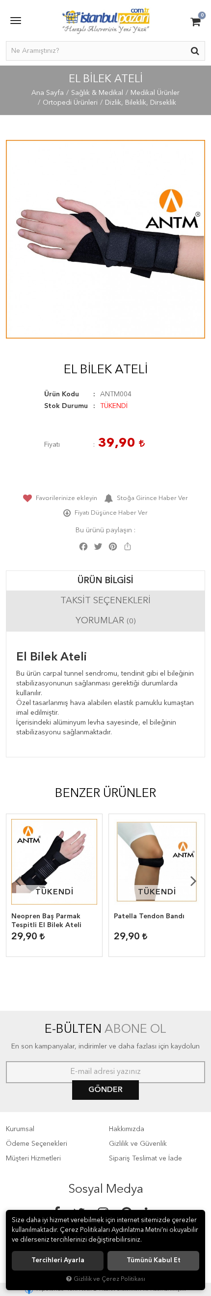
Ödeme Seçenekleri (36, 1143)
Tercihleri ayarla (57, 1260)
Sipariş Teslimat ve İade (145, 1158)
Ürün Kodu (61, 394)
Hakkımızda (126, 1129)
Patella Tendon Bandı (149, 916)
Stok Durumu (66, 406)
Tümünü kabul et (154, 1260)
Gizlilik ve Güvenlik (138, 1143)
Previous (17, 880)
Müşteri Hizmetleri (33, 1158)
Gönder (105, 1090)
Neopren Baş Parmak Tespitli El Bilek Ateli (46, 921)
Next (193, 880)
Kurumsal (20, 1129)
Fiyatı (52, 444)
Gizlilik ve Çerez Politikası (109, 1279)
